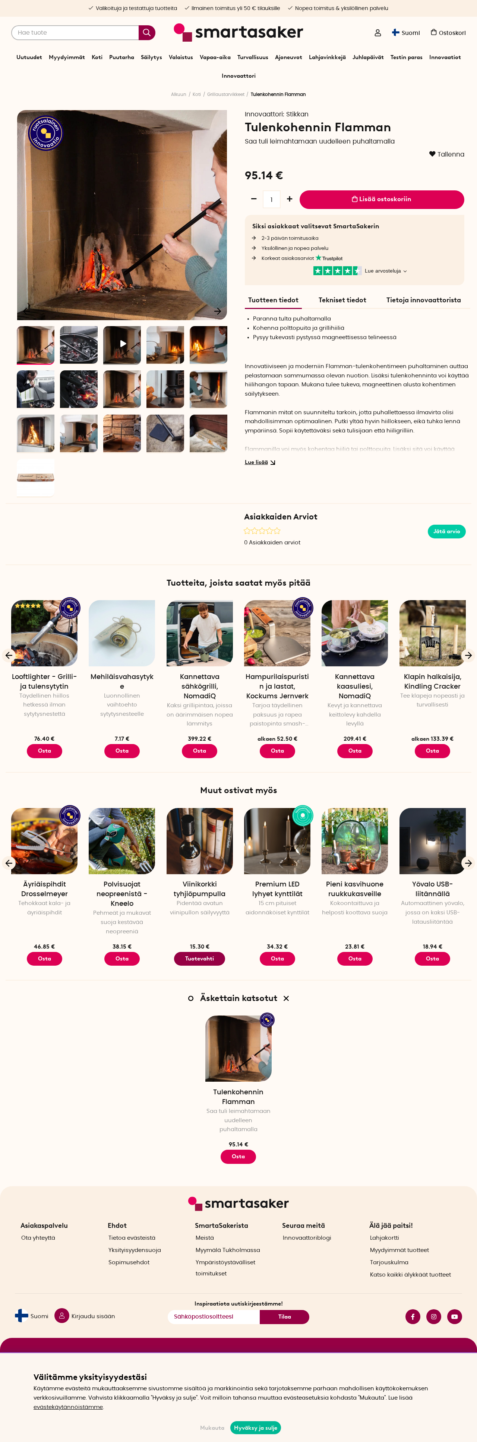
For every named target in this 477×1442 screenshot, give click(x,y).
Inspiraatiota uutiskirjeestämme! (239, 1303)
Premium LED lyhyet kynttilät (277, 889)
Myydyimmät (67, 57)
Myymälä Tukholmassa (228, 1250)
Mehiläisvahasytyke (122, 682)
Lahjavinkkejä (327, 57)
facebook (409, 1316)
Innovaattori (239, 76)
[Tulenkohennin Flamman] (238, 1048)
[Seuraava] (218, 311)
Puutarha (121, 57)
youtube (451, 1316)
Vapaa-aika (215, 57)
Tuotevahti (199, 958)
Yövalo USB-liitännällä (432, 889)
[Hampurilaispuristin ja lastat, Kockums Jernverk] (277, 633)
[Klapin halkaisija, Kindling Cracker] (432, 633)
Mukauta (212, 1428)
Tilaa (284, 1316)
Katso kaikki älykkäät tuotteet (410, 1275)
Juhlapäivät (368, 57)
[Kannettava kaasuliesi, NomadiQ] (355, 633)
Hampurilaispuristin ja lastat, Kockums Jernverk (277, 687)
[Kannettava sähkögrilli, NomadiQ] (200, 633)
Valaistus (181, 57)
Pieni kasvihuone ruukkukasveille (354, 889)
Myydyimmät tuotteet (399, 1250)
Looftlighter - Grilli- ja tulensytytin (44, 682)
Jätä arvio (446, 531)
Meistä (205, 1238)
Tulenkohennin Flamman (238, 1097)
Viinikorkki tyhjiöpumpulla (199, 889)
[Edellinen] (27, 311)
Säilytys (151, 57)
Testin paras (407, 57)
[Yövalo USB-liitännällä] (432, 841)
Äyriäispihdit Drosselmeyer (44, 889)
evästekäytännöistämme (68, 1407)
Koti (97, 57)
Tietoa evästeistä (131, 1238)
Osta (277, 750)
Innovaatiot (445, 57)
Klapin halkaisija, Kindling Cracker (432, 682)
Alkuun (178, 94)
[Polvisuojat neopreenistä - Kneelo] (122, 841)
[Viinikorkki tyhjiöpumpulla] (200, 841)
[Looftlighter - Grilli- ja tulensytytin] (44, 633)
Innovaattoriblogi (307, 1238)
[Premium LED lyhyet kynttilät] (277, 841)
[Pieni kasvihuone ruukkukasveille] (355, 841)
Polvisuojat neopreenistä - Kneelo (122, 894)
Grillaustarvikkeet (225, 94)
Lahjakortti (384, 1238)
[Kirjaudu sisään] (378, 33)
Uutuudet (29, 57)
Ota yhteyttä (38, 1238)
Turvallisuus (252, 57)
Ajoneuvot (288, 57)
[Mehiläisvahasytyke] (122, 633)
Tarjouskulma (389, 1262)
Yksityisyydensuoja (134, 1250)
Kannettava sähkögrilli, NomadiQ (199, 687)
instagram (430, 1316)
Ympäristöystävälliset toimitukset (225, 1268)
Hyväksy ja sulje (255, 1428)
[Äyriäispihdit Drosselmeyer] (44, 841)
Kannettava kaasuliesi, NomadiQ (355, 687)
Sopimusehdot (128, 1262)
